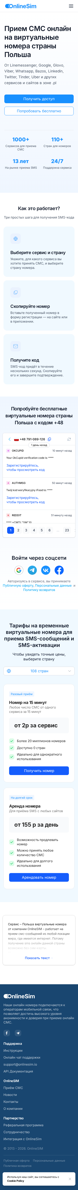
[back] (9, 439)
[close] (70, 1179)
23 (67, 530)
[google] (18, 570)
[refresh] (69, 439)
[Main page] (21, 6)
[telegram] (32, 570)
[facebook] (59, 570)
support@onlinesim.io (20, 1064)
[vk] (45, 570)
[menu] (71, 6)
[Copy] (49, 439)
